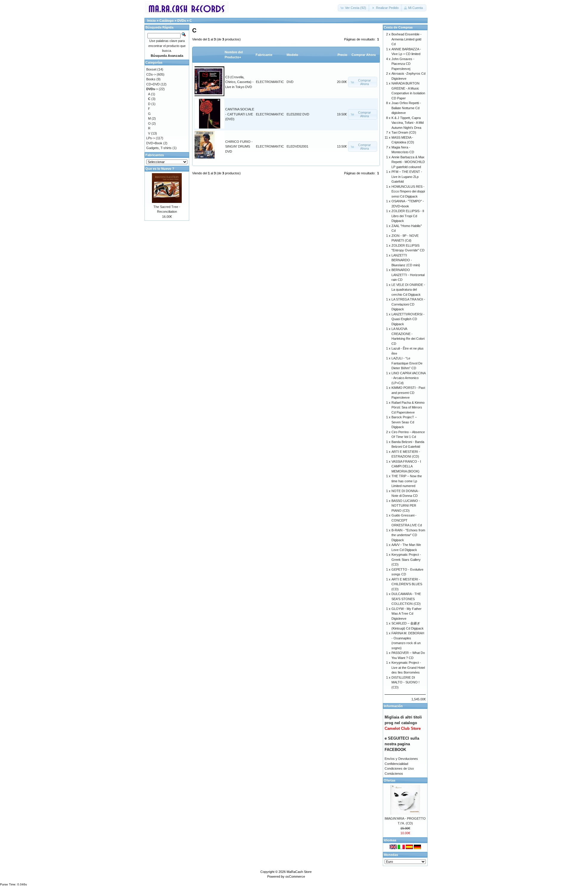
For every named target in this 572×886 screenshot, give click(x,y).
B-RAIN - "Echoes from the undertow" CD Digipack (408, 535)
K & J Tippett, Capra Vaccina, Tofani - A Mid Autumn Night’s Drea (407, 122)
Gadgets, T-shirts (159, 148)
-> (152, 89)
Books (151, 79)
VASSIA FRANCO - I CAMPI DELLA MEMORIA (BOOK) (406, 466)
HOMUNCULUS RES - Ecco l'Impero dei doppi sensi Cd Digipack (408, 191)
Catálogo (166, 20)
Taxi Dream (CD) (403, 132)
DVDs (181, 20)
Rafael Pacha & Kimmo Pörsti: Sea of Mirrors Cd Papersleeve (408, 407)
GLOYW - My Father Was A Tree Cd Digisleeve (406, 613)
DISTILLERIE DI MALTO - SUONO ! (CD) (405, 682)
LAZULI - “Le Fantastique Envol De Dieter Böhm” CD (406, 363)
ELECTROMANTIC (270, 82)
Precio (342, 55)
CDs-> (151, 74)
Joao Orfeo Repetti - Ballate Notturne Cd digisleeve (406, 108)
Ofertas (389, 780)
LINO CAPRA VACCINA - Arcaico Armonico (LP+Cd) (408, 378)
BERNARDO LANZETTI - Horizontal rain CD (408, 274)
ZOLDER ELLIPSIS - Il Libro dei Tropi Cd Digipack (407, 216)
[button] (354, 7)
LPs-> (150, 138)
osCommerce (295, 876)
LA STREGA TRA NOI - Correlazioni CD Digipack (408, 304)
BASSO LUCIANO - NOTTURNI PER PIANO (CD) (405, 505)
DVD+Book (154, 143)
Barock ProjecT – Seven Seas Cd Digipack (404, 422)
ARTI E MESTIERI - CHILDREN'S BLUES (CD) (406, 584)
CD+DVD (153, 84)
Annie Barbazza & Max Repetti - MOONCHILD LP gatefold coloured (408, 162)
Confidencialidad (396, 764)
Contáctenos (394, 773)
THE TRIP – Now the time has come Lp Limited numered (406, 481)
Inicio (151, 20)
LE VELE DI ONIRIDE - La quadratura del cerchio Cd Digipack (408, 289)
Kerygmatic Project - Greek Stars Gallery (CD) (406, 559)
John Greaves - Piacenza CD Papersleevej (402, 64)
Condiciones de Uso (399, 768)
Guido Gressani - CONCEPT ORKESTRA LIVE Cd (406, 520)
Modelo (292, 55)
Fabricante (264, 55)
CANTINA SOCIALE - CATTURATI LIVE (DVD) (239, 114)
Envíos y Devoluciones (401, 758)
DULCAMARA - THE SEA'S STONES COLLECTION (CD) (406, 598)
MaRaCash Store (299, 872)
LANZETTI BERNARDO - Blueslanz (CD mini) (405, 260)
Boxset (151, 69)
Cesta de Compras (398, 27)
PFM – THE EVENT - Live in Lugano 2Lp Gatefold (406, 176)
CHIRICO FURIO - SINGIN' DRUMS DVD (239, 146)
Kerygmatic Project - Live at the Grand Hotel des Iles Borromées (408, 667)
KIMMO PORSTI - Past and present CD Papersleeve (408, 392)
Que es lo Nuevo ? (159, 168)
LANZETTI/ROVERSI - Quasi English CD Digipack (408, 319)
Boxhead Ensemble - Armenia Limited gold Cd (406, 39)
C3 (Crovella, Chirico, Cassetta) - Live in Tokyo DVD (239, 82)
